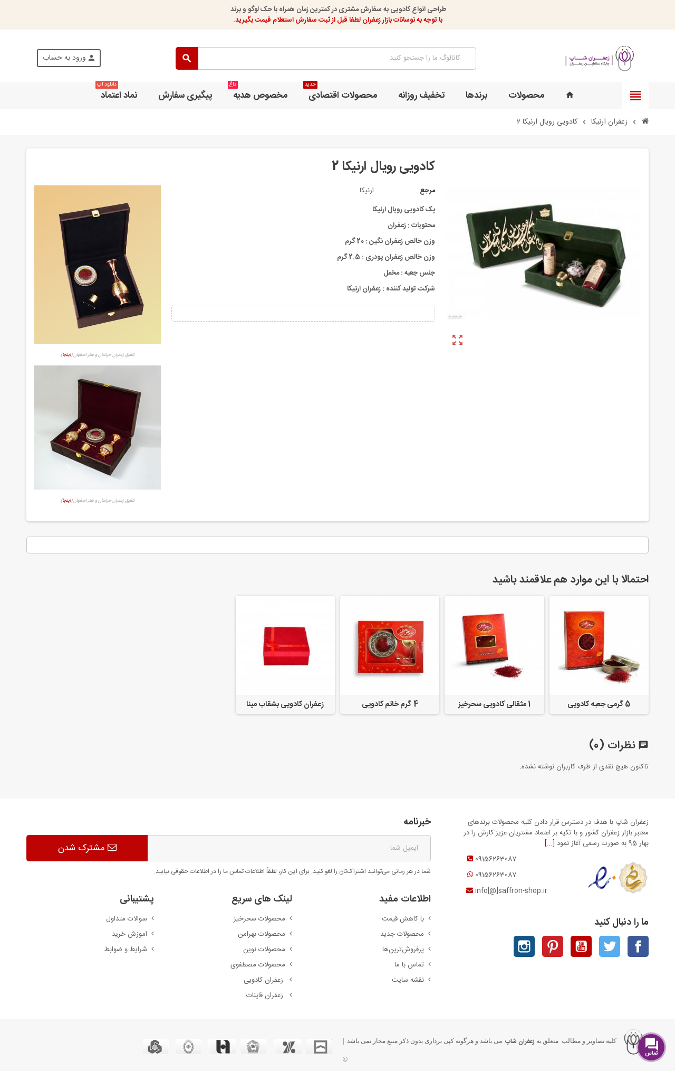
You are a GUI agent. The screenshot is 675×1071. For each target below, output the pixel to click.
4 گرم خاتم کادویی (390, 704)
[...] (550, 843)
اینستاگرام (524, 946)
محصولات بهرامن (261, 934)
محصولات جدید (402, 934)
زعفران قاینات (265, 995)
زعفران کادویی (264, 980)
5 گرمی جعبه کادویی (598, 704)
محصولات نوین (264, 949)
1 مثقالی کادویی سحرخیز (494, 704)
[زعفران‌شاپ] (600, 58)
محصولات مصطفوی (257, 965)
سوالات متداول (126, 919)
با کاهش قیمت (403, 919)
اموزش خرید (129, 934)
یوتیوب (581, 946)
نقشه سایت (408, 980)
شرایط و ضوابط (125, 949)
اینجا (66, 355)
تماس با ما (409, 965)
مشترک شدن (83, 848)
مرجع (427, 190)
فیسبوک (638, 946)
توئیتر (609, 946)
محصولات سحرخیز (259, 919)
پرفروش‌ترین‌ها (403, 949)
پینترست (552, 946)
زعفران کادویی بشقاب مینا (285, 704)
